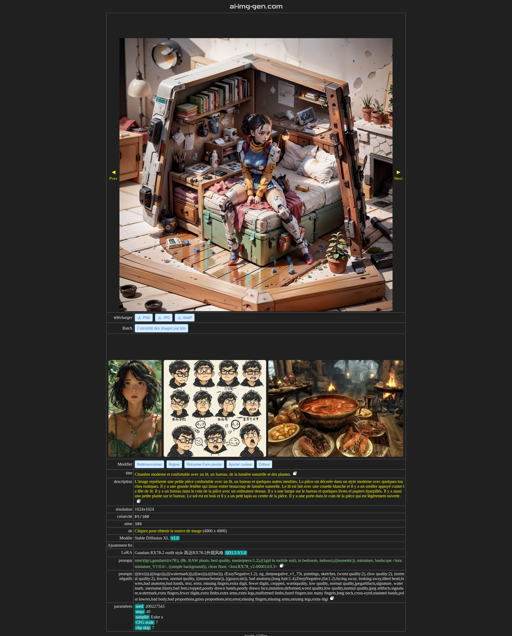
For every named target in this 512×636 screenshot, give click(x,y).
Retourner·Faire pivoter (204, 464)
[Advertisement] (240, 26)
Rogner (174, 464)
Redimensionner (149, 464)
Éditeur (264, 464)
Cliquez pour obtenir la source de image (168, 531)
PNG (146, 318)
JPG (166, 318)
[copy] (295, 474)
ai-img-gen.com (256, 6)
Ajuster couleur (240, 464)
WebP (187, 318)
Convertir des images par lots (161, 328)
